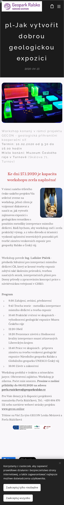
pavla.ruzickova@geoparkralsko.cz (24, 389)
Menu (58, 6)
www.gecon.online (13, 409)
